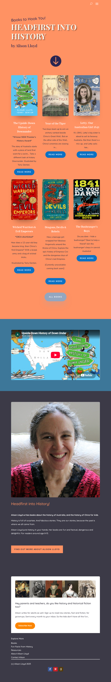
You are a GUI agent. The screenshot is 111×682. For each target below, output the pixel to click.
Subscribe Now (25, 625)
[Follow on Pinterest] (55, 669)
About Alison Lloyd (20, 653)
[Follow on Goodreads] (61, 669)
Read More (24, 172)
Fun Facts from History (22, 646)
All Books (55, 297)
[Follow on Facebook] (50, 669)
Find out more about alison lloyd (37, 549)
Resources (16, 650)
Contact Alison (18, 657)
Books (14, 643)
